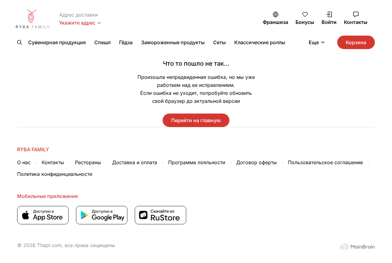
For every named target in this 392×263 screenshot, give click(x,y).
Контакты (53, 162)
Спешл (102, 42)
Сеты (219, 42)
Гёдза (126, 42)
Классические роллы (259, 42)
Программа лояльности (196, 162)
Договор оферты (256, 162)
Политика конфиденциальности (54, 174)
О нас (24, 162)
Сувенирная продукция (57, 42)
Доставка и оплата (134, 162)
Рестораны (88, 162)
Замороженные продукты (173, 42)
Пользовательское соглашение (325, 162)
